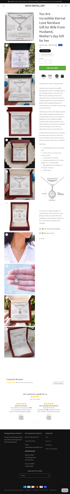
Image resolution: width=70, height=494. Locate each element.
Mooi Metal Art (11, 490)
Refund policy (28, 490)
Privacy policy (36, 490)
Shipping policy (53, 490)
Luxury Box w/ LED (46, 54)
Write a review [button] (58, 383)
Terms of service (44, 490)
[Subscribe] (48, 476)
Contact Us (49, 445)
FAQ (47, 437)
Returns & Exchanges (51, 449)
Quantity (41, 58)
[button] (3, 6)
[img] (35, 396)
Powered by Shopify (19, 490)
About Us (48, 441)
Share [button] (42, 238)
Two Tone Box (45, 51)
